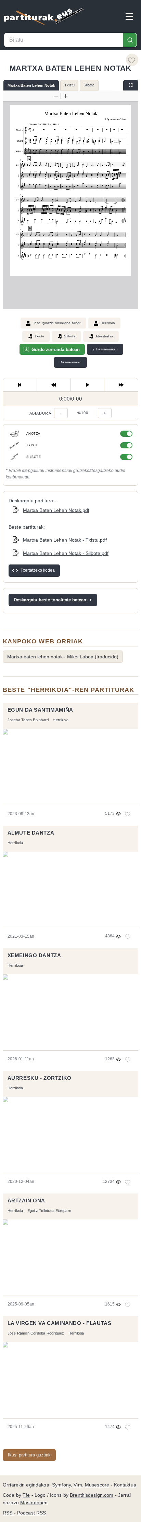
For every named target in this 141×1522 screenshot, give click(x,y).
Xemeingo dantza (34, 955)
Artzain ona (26, 1200)
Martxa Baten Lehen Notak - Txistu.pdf (65, 540)
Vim (78, 1485)
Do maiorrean (70, 362)
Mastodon (31, 1502)
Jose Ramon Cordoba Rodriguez (36, 1333)
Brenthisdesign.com (91, 1495)
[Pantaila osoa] (130, 85)
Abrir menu (129, 16)
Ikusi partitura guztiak (29, 1454)
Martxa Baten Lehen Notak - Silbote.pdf (65, 553)
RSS (8, 1513)
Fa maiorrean (105, 349)
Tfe (26, 1495)
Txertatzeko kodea (38, 570)
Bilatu (130, 40)
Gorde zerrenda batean (55, 349)
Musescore (97, 1485)
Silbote (89, 85)
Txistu (69, 85)
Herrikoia (108, 323)
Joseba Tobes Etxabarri (28, 720)
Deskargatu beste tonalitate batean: (51, 599)
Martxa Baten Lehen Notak (31, 85)
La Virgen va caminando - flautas (60, 1323)
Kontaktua (125, 1485)
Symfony (61, 1485)
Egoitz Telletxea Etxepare (49, 1211)
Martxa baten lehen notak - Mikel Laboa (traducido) (62, 656)
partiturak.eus (44, 16)
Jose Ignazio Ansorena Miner (56, 323)
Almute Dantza (31, 833)
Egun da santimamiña (40, 710)
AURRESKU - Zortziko (40, 1078)
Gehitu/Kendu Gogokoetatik (132, 60)
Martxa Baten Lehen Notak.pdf (56, 510)
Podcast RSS (31, 1513)
